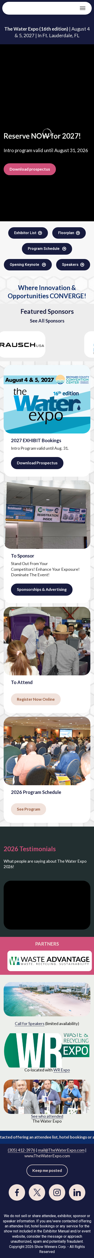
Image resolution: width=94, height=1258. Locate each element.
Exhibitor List (25, 233)
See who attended (47, 1116)
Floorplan (66, 233)
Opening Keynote (25, 264)
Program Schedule (44, 248)
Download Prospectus (37, 462)
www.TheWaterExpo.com (47, 1155)
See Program (28, 809)
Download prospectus (30, 169)
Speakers (70, 264)
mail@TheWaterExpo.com (61, 1150)
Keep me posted (47, 1170)
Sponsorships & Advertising (42, 589)
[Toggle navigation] (83, 8)
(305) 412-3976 (21, 1150)
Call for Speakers (29, 1023)
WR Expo (61, 1070)
